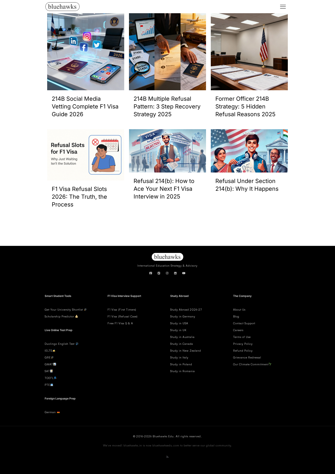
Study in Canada (181, 343)
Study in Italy (179, 357)
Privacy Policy (243, 343)
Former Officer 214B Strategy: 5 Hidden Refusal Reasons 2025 (245, 106)
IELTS (48, 350)
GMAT (49, 364)
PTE (47, 384)
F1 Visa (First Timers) (122, 309)
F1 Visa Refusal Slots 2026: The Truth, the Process (79, 196)
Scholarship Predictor (60, 316)
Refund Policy (243, 350)
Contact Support (244, 323)
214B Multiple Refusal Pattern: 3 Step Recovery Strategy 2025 (167, 106)
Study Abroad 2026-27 (186, 309)
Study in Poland (181, 364)
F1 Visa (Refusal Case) (123, 316)
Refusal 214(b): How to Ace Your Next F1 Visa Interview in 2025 (164, 189)
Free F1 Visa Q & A (120, 323)
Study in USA (179, 323)
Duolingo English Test (60, 343)
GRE (48, 357)
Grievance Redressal (247, 357)
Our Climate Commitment (251, 364)
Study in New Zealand (185, 350)
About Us (239, 309)
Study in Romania (182, 371)
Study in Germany (182, 316)
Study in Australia (182, 337)
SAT (47, 371)
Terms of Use (242, 337)
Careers (238, 330)
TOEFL (49, 378)
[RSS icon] (167, 457)
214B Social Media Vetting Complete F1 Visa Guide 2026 (85, 106)
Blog (236, 316)
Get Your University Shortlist (64, 309)
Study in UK (178, 330)
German (50, 412)
